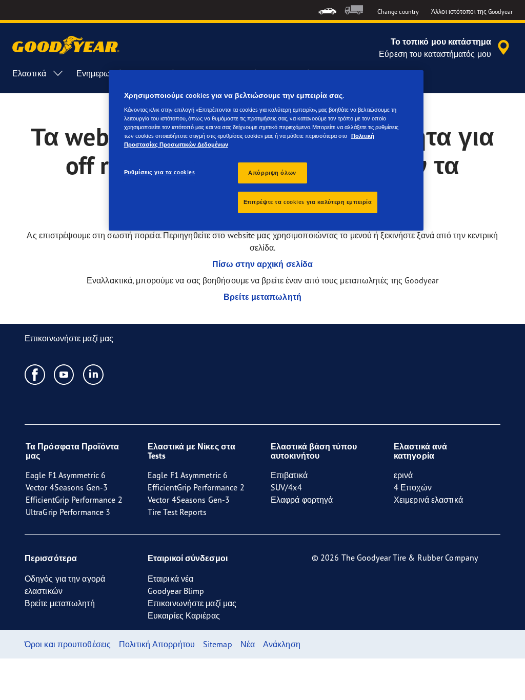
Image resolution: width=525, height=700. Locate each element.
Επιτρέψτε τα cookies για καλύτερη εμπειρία (308, 201)
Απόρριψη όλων (272, 172)
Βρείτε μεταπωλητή (262, 297)
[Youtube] (64, 374)
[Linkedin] (93, 374)
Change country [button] (398, 11)
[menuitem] (327, 10)
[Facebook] (35, 374)
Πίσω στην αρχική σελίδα (262, 264)
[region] (266, 150)
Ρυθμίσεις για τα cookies (159, 172)
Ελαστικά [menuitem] (29, 73)
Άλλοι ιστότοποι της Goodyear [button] (472, 11)
